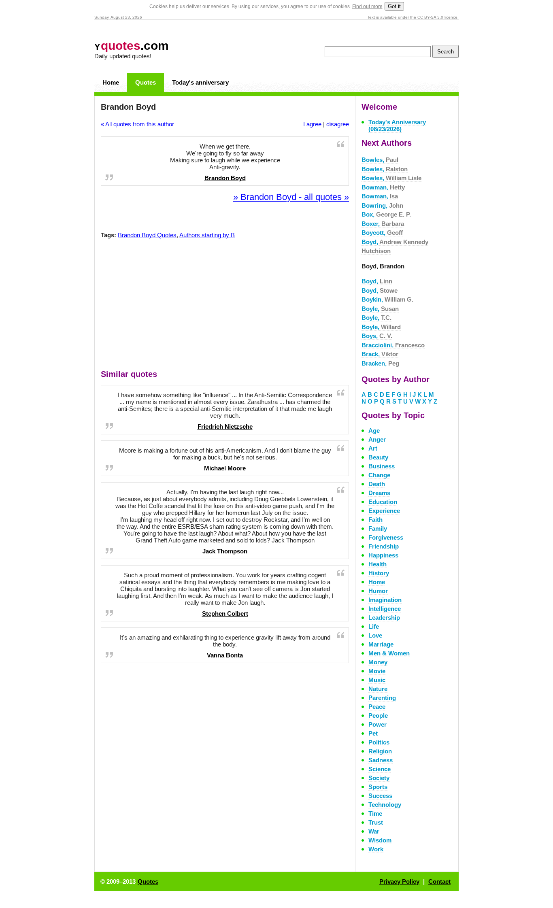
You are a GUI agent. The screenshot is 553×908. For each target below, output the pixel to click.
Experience (384, 510)
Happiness (383, 555)
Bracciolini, (393, 345)
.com (131, 45)
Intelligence (384, 608)
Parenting (382, 697)
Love (375, 635)
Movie (376, 671)
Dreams (379, 492)
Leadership (384, 617)
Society (378, 777)
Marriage (380, 644)
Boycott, (382, 232)
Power (377, 724)
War (373, 831)
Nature (377, 688)
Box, (386, 214)
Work (375, 849)
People (378, 715)
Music (376, 679)
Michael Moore (225, 468)
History (378, 573)
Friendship (383, 546)
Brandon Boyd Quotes (147, 235)
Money (377, 662)
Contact (439, 881)
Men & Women (389, 653)
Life (373, 626)
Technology (384, 804)
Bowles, (380, 159)
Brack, (380, 354)
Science (379, 769)
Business (381, 466)
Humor (378, 590)
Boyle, (380, 308)
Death (376, 484)
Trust (375, 822)
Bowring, (382, 205)
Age (374, 430)
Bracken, (380, 363)
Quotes (145, 82)
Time (375, 813)
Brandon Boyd (225, 177)
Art (372, 448)
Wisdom (379, 840)
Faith (375, 519)
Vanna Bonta (225, 655)
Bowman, (383, 187)
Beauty (378, 457)
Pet (373, 733)
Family (377, 528)
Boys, (377, 335)
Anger (377, 439)
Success (380, 795)
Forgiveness (385, 537)
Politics (378, 742)
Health (377, 564)
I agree (312, 124)
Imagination (385, 599)
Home (110, 82)
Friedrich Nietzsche (225, 426)
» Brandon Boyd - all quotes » (291, 197)
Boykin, (387, 299)
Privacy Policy (399, 881)
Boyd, (377, 281)
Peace (376, 706)
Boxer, (383, 223)
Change (379, 475)
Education (382, 501)
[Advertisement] (225, 306)
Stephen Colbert (225, 613)
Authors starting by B (207, 235)
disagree (337, 124)
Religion (380, 751)
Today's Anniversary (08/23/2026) (397, 125)
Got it (394, 6)
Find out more (367, 6)
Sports (377, 786)
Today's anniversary (200, 82)
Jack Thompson (224, 551)
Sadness (380, 760)
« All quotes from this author (137, 124)
